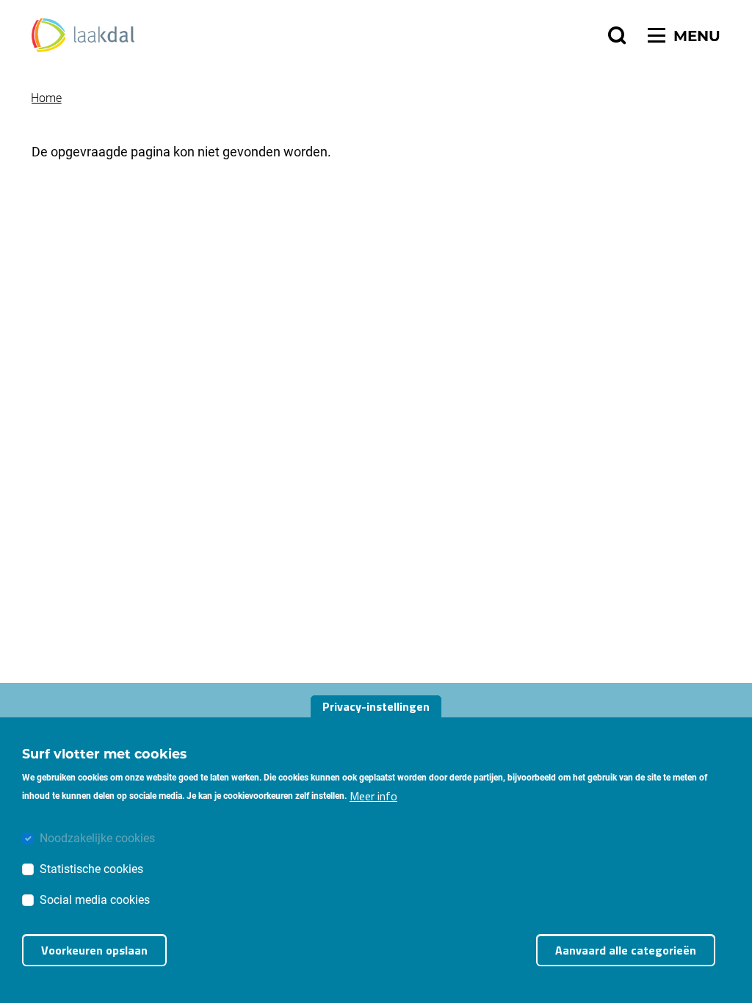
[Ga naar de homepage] (83, 35)
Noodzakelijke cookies (97, 837)
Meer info (373, 796)
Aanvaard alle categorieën (625, 950)
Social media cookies (95, 899)
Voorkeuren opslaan (94, 950)
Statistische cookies (91, 868)
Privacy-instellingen (376, 706)
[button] (617, 35)
